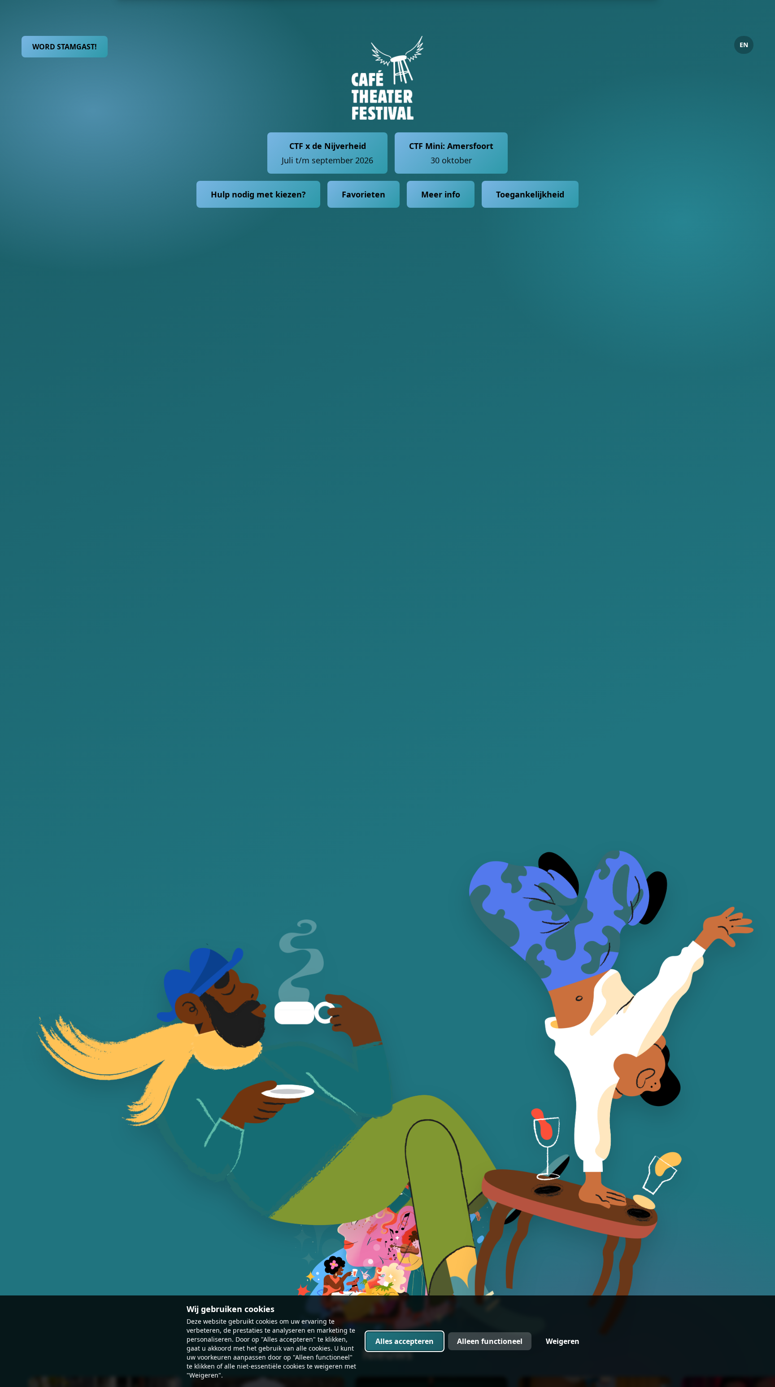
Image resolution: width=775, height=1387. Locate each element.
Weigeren (562, 1341)
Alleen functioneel (489, 1341)
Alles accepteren (404, 1341)
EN (744, 44)
